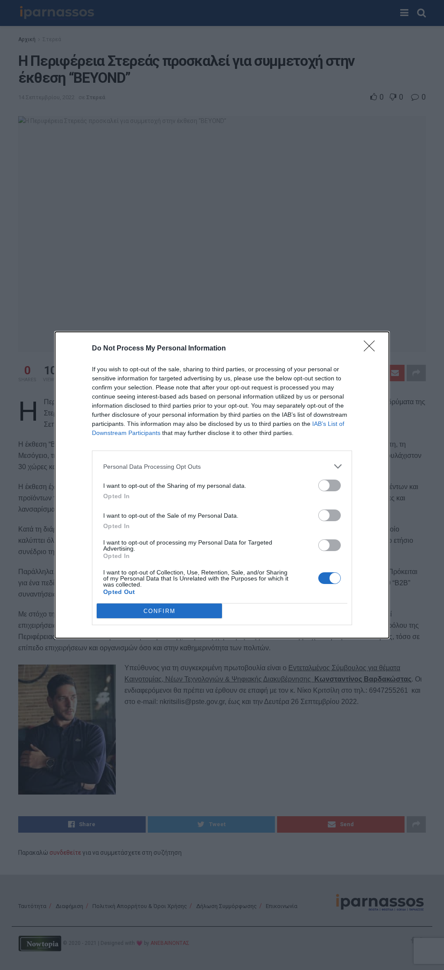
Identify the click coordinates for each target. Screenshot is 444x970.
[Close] (372, 349)
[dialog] (222, 485)
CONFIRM (160, 611)
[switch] (329, 485)
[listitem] (222, 466)
